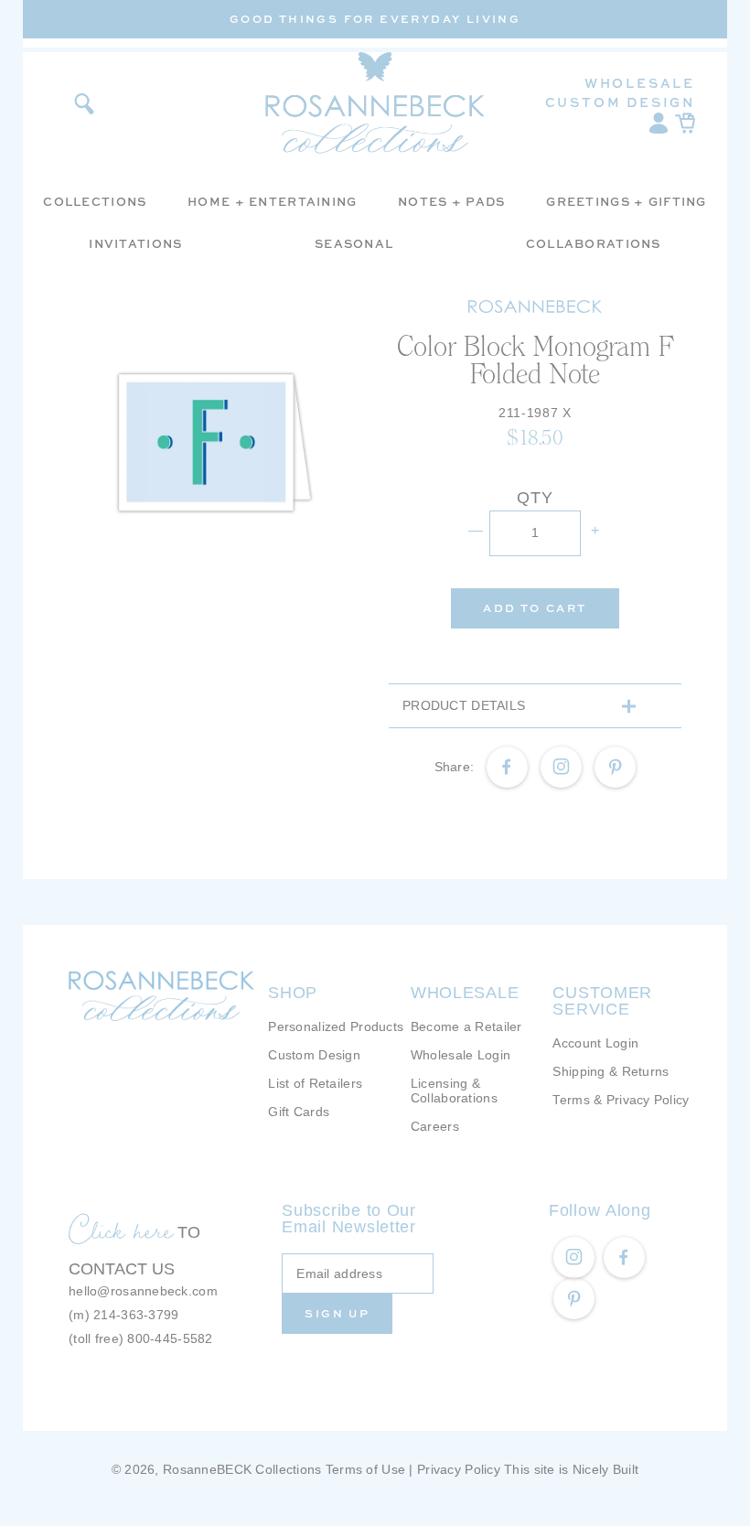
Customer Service (602, 1000)
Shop (292, 992)
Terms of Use (365, 1469)
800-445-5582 (169, 1338)
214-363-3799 (135, 1314)
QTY (534, 498)
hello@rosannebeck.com (143, 1291)
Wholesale (639, 82)
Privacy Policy (458, 1469)
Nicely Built (605, 1469)
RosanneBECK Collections (242, 1469)
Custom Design (620, 102)
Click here (121, 1229)
